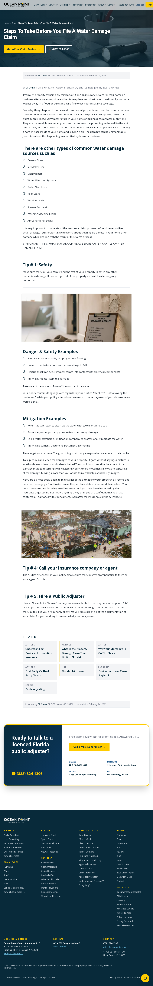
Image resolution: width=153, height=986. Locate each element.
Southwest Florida (50, 843)
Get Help (65, 4)
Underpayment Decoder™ (91, 881)
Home (7, 23)
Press (119, 847)
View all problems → (51, 896)
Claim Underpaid (49, 866)
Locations (90, 4)
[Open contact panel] (145, 978)
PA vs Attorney (48, 883)
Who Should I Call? (50, 879)
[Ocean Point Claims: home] (17, 5)
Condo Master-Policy (14, 887)
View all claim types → (14, 891)
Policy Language (124, 917)
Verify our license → (13, 953)
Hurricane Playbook (88, 855)
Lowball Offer (47, 875)
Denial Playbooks (49, 887)
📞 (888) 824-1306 (59, 49)
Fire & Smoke (10, 879)
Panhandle (46, 847)
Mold (6, 883)
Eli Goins (42, 75)
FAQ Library (122, 896)
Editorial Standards (132, 977)
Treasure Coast (48, 835)
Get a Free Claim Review (23, 49)
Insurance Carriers (125, 908)
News (119, 860)
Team (119, 839)
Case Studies (123, 864)
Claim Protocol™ (87, 872)
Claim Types (40, 4)
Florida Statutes (124, 904)
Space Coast (47, 839)
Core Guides (85, 835)
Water (6, 871)
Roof (6, 875)
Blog (14, 23)
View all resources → (127, 925)
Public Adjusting (11, 835)
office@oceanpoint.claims (115, 947)
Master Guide (85, 839)
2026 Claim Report (125, 872)
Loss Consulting (11, 839)
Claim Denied (47, 862)
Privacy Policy (116, 977)
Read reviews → (61, 946)
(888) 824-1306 (126, 4)
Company (121, 835)
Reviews (120, 851)
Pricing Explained (125, 921)
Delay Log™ (84, 885)
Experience (122, 843)
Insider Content (86, 851)
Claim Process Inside (89, 847)
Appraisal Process (87, 864)
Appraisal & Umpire (13, 847)
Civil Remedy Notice (13, 851)
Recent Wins (122, 868)
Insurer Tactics (124, 912)
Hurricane (8, 866)
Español (140, 4)
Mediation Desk (124, 876)
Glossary (121, 900)
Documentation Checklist (129, 891)
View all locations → (51, 851)
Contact (111, 4)
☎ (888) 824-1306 (26, 773)
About (102, 4)
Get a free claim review (89, 746)
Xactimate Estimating (14, 843)
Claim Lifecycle (86, 843)
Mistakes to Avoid (50, 891)
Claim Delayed (48, 871)
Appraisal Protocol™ (88, 876)
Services (53, 4)
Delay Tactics (85, 868)
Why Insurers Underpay (90, 860)
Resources (77, 4)
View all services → (13, 855)
